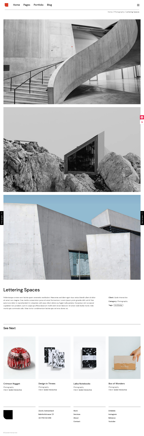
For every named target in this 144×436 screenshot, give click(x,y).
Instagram (113, 414)
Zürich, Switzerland (46, 411)
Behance (112, 418)
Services (76, 414)
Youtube (112, 421)
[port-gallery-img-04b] (72, 61)
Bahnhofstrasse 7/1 (46, 414)
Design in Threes (46, 383)
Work (75, 411)
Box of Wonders (117, 383)
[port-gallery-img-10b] (72, 237)
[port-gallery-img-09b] (72, 149)
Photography (122, 301)
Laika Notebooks (81, 383)
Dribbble (112, 411)
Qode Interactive (120, 297)
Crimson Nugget (11, 383)
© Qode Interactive (10, 433)
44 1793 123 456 (44, 418)
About (76, 418)
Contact (76, 421)
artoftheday (118, 305)
